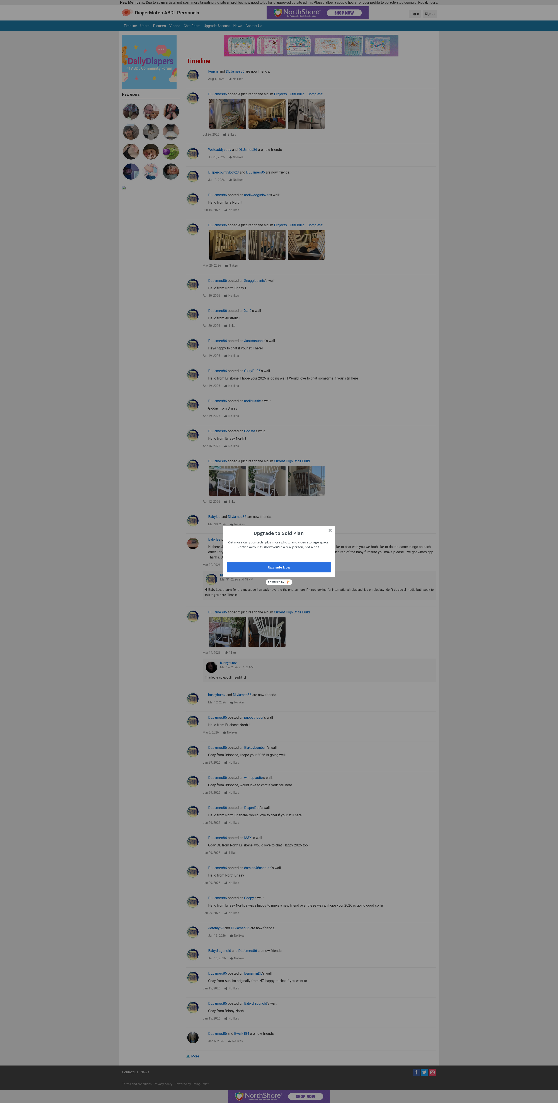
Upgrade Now (279, 567)
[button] (278, 532)
